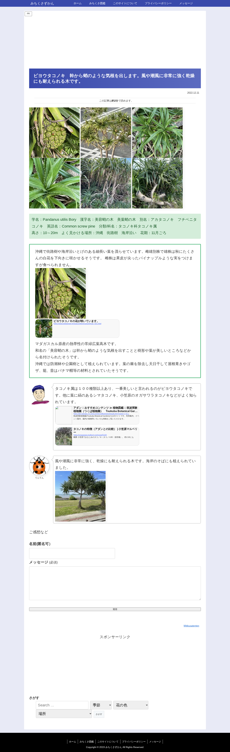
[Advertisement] (115, 42)
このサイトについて (108, 741)
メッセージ (43, 562)
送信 (115, 609)
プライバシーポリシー (134, 741)
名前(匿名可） (41, 544)
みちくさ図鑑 (87, 741)
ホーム (72, 741)
